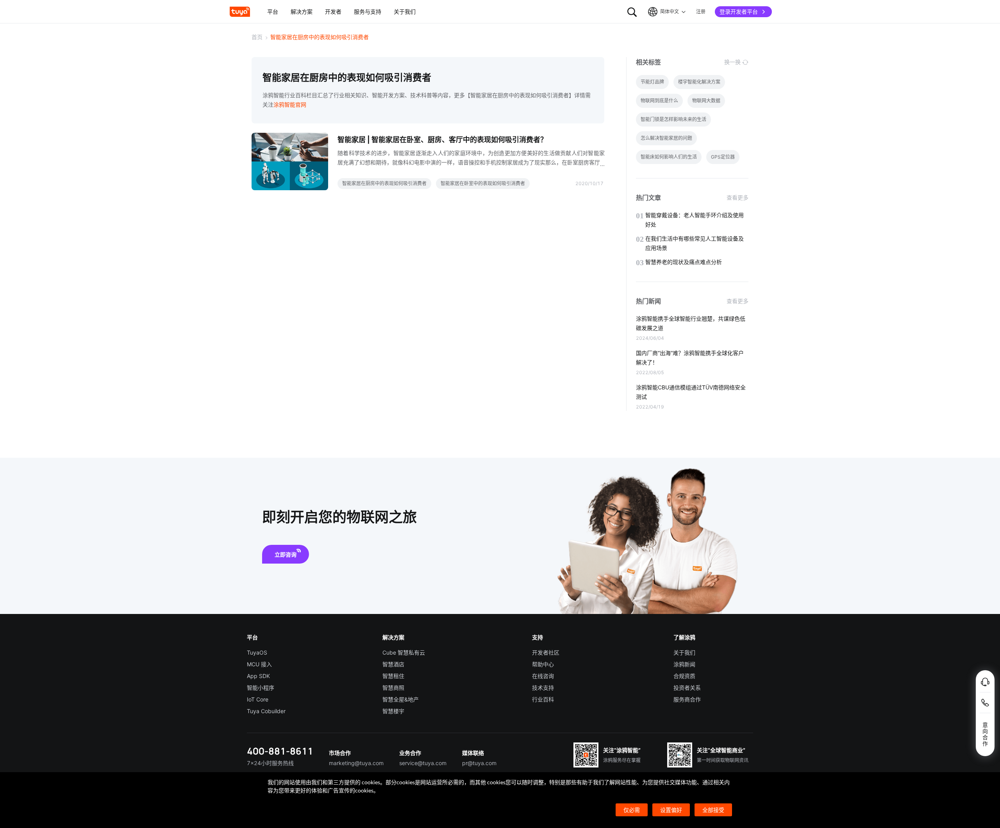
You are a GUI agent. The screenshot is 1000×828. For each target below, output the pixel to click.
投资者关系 (687, 687)
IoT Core (257, 699)
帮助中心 (543, 664)
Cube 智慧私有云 (403, 652)
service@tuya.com (422, 763)
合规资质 (684, 676)
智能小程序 (260, 687)
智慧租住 (393, 676)
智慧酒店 (393, 664)
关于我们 (684, 652)
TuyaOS (257, 652)
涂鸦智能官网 (289, 104)
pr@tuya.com (479, 763)
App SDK (258, 676)
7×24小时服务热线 (270, 763)
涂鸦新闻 (684, 664)
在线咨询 (543, 676)
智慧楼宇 (393, 711)
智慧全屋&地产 (400, 699)
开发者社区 (545, 652)
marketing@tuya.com (356, 763)
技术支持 (543, 687)
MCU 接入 (259, 664)
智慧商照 (393, 687)
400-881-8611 (280, 750)
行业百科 (543, 699)
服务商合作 (687, 699)
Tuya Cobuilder (266, 711)
